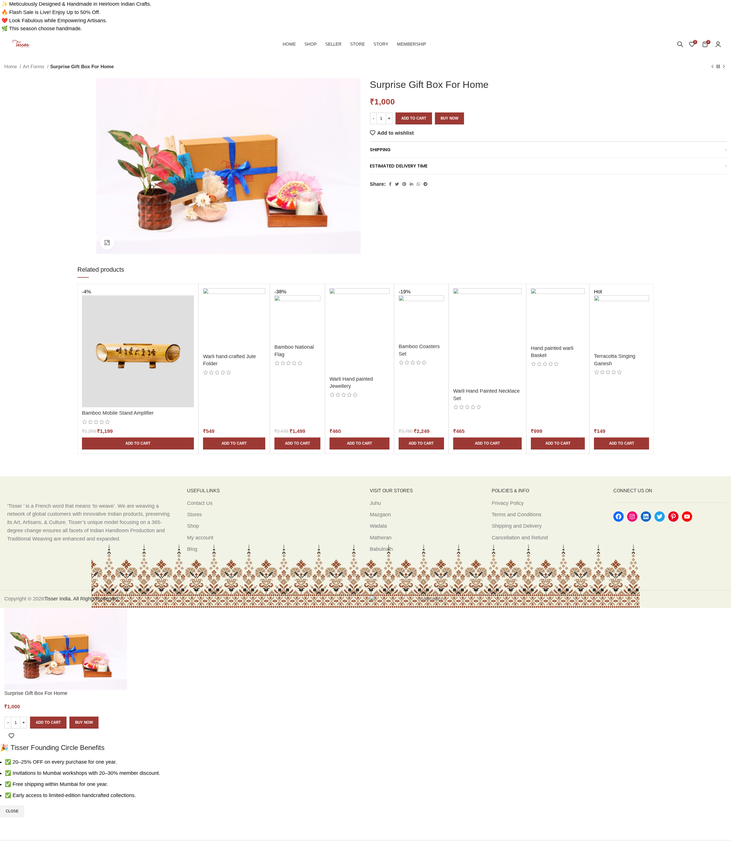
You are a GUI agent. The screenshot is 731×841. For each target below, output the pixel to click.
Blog (192, 549)
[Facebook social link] (390, 184)
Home (11, 66)
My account (200, 538)
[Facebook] (618, 516)
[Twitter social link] (397, 184)
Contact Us (199, 503)
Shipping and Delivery (517, 526)
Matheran (380, 538)
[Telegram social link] (425, 184)
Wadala (378, 526)
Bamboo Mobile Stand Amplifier (118, 413)
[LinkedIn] (646, 516)
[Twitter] (659, 516)
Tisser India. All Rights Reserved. (82, 599)
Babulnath (381, 549)
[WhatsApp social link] (418, 184)
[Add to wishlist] (11, 736)
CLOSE (12, 811)
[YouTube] (687, 516)
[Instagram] (632, 516)
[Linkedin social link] (411, 184)
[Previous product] (712, 67)
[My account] (718, 44)
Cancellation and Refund (520, 538)
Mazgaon (380, 514)
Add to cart (413, 118)
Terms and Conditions (516, 514)
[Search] (680, 44)
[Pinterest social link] (404, 184)
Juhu (375, 503)
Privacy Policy (508, 503)
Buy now (449, 118)
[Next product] (724, 67)
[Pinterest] (673, 516)
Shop (193, 526)
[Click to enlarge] (107, 242)
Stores (194, 514)
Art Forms (34, 66)
